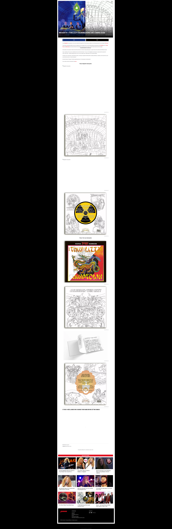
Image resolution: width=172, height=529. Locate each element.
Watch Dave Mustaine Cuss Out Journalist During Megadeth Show (85, 489)
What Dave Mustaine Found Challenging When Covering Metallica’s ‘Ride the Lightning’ (103, 471)
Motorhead (67, 46)
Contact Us (73, 512)
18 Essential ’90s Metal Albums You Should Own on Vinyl (104, 489)
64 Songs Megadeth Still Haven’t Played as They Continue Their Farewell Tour (66, 471)
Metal (67, 446)
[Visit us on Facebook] (93, 512)
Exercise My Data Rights (75, 516)
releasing (101, 45)
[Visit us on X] (95, 512)
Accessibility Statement (75, 514)
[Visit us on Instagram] (90, 512)
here (76, 61)
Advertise (73, 513)
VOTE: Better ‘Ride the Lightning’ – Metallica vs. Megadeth (84, 471)
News (69, 446)
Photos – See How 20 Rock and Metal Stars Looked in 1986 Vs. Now (103, 506)
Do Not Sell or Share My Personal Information (78, 517)
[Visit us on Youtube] (92, 512)
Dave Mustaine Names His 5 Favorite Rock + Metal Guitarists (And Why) (67, 489)
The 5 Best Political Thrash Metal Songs (66, 505)
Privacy (73, 515)
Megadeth (66, 43)
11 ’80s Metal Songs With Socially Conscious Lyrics (84, 506)
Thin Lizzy (106, 43)
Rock (70, 446)
